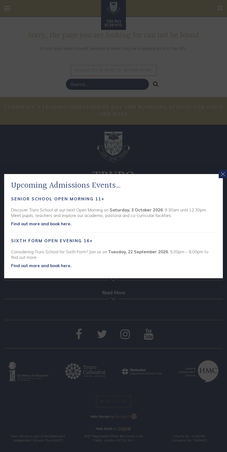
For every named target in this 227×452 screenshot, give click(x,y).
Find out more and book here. (41, 223)
